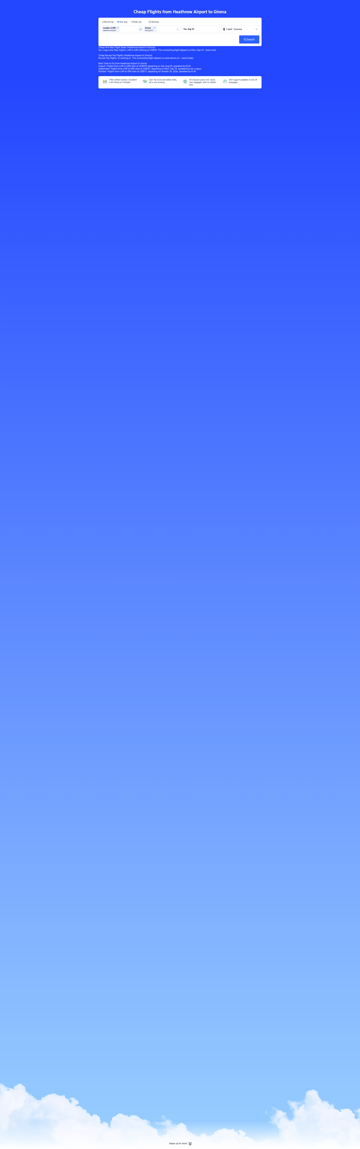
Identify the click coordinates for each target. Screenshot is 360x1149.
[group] (120, 29)
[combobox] (121, 29)
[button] (296, 4)
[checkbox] (153, 22)
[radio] (108, 22)
